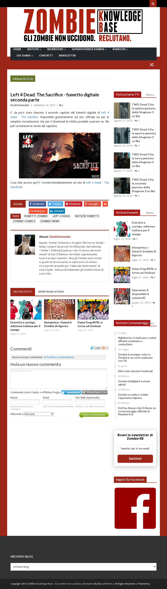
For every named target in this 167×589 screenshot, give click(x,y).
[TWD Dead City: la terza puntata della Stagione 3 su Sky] (122, 160)
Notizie (33, 49)
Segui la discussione (105, 348)
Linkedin (59, 211)
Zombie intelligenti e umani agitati (134, 383)
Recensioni (55, 49)
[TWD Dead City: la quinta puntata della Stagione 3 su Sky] (122, 110)
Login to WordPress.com (95, 392)
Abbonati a (17, 414)
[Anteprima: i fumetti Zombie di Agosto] (59, 309)
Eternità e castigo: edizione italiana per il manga (25, 326)
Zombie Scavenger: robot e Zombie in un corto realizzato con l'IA (135, 357)
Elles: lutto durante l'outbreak (135, 371)
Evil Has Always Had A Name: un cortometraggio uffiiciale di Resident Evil (137, 411)
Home (17, 49)
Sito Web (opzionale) (87, 397)
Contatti (46, 55)
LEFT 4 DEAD (61, 216)
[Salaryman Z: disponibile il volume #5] (122, 296)
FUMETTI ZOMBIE (36, 216)
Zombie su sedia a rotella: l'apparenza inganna (133, 396)
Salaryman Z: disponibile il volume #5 (140, 293)
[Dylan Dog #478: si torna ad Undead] (93, 309)
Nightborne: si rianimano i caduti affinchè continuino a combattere (137, 341)
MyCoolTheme (104, 584)
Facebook (38, 204)
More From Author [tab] (51, 291)
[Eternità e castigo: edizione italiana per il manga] (26, 309)
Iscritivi (135, 459)
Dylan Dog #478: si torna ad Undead (90, 324)
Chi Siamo (23, 55)
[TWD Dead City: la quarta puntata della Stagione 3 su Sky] (122, 135)
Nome (14, 397)
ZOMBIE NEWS (49, 221)
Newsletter (67, 55)
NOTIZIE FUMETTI (87, 216)
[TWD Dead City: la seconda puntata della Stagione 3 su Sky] (122, 186)
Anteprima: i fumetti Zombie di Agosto (58, 324)
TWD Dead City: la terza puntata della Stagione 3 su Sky (75, 78)
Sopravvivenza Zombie (88, 49)
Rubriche (119, 49)
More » (29, 79)
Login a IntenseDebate (71, 392)
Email (46, 397)
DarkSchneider (20, 105)
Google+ (94, 204)
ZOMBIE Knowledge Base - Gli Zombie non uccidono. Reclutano (60, 584)
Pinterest (75, 204)
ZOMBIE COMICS (24, 221)
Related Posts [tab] (22, 291)
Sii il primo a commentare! (59, 357)
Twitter (57, 204)
